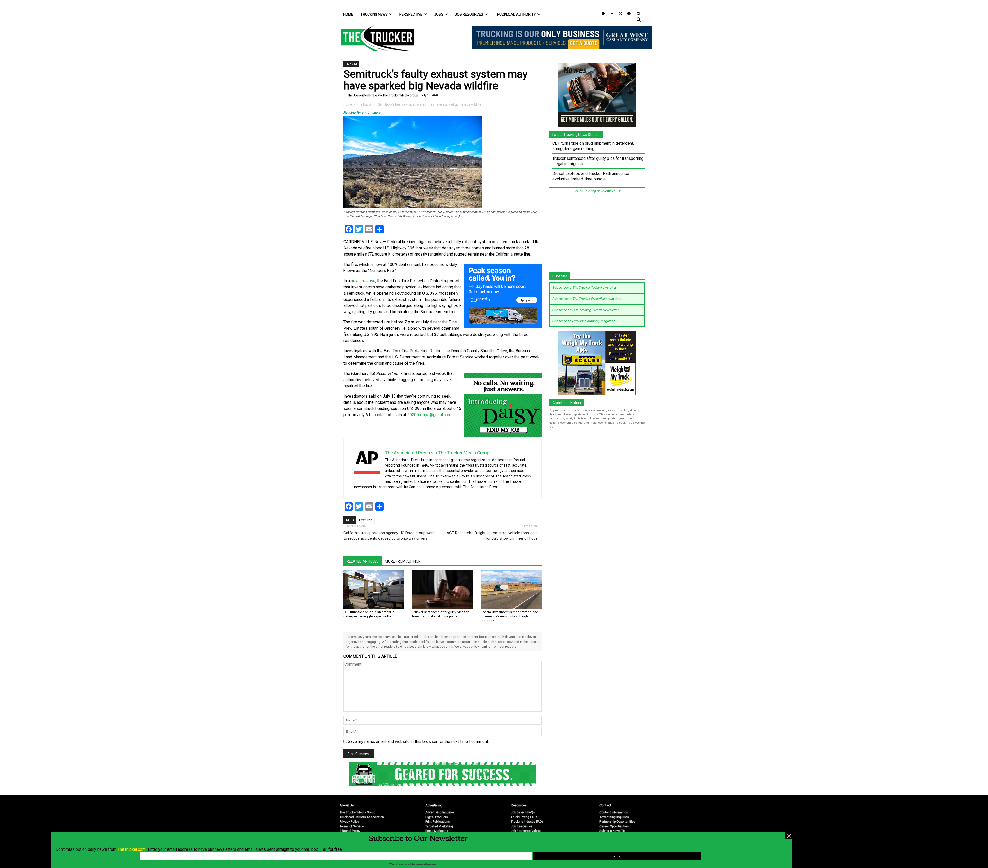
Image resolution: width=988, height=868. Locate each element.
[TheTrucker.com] (375, 38)
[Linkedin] (636, 13)
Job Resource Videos (526, 831)
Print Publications (437, 821)
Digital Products (436, 817)
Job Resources (469, 14)
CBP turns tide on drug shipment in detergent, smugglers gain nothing (369, 614)
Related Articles (363, 561)
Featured (365, 520)
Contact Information (613, 812)
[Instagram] (610, 13)
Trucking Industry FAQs (527, 821)
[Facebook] (601, 13)
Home (348, 14)
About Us (347, 805)
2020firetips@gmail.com (429, 414)
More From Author (403, 561)
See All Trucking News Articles (594, 191)
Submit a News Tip (612, 831)
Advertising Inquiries (440, 812)
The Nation (351, 63)
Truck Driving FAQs (524, 817)
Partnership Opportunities (617, 821)
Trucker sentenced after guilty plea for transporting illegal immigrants (440, 614)
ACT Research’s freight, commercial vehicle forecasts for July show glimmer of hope (492, 536)
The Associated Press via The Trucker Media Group (382, 95)
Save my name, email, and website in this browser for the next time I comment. (418, 741)
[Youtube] (627, 13)
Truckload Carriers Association (362, 817)
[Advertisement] (597, 236)
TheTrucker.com (132, 849)
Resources (519, 805)
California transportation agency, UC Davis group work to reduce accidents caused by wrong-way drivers (389, 536)
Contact (605, 805)
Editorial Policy (350, 831)
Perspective (410, 14)
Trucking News (374, 14)
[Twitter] (618, 13)
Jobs (438, 14)
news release (363, 280)
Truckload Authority (515, 14)
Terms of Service (352, 826)
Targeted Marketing (439, 826)
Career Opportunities (614, 826)
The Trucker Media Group (357, 812)
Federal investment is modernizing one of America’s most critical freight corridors (509, 616)
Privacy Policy (349, 821)
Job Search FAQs (523, 812)
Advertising (433, 805)
